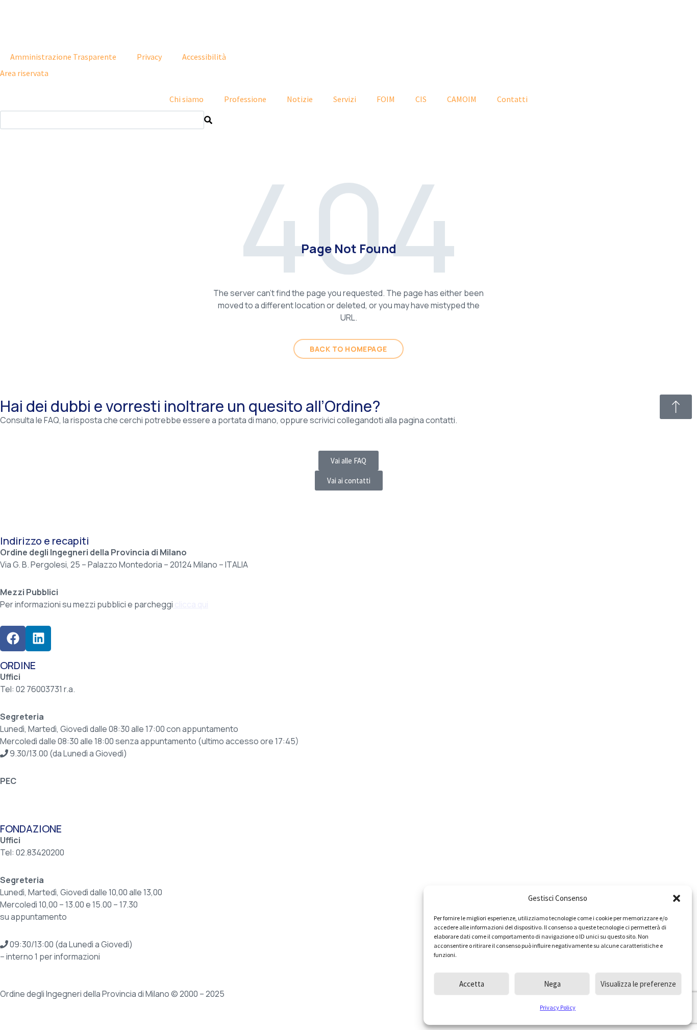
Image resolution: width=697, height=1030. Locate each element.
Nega (552, 984)
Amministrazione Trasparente (63, 57)
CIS (421, 99)
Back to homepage (348, 349)
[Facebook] (13, 638)
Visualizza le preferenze (638, 984)
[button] (676, 898)
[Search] (208, 120)
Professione (245, 99)
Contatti (512, 99)
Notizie (300, 99)
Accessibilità (204, 57)
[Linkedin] (38, 638)
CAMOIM (462, 99)
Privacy (149, 57)
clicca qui (191, 604)
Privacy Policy (558, 1007)
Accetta (471, 984)
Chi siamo (186, 99)
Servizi (344, 99)
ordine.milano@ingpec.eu (47, 793)
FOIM (386, 99)
